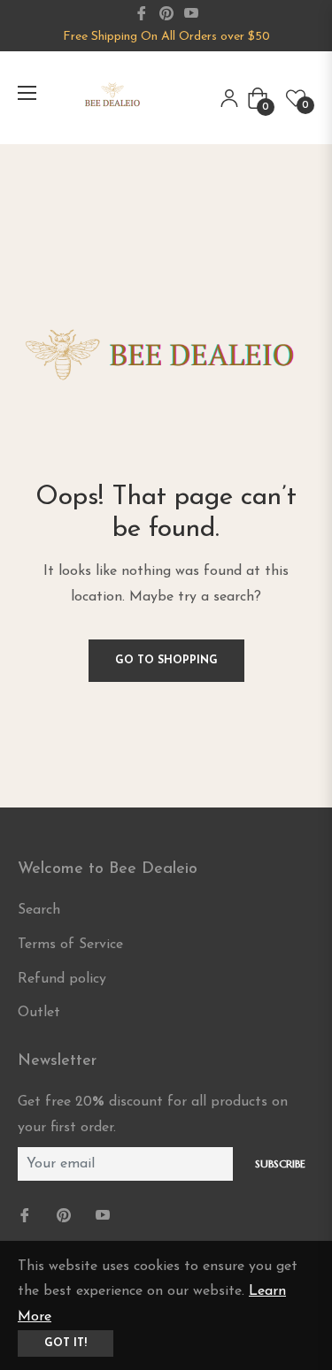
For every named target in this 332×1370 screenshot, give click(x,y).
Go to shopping (166, 660)
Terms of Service (70, 945)
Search (39, 910)
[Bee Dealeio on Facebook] (26, 1216)
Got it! (65, 1343)
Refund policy (62, 979)
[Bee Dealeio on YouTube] (104, 1216)
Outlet (39, 1013)
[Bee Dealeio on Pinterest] (65, 1216)
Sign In (229, 98)
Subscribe (280, 1163)
